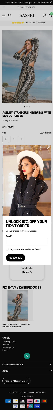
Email (9, 234)
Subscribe (15, 255)
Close (45, 150)
